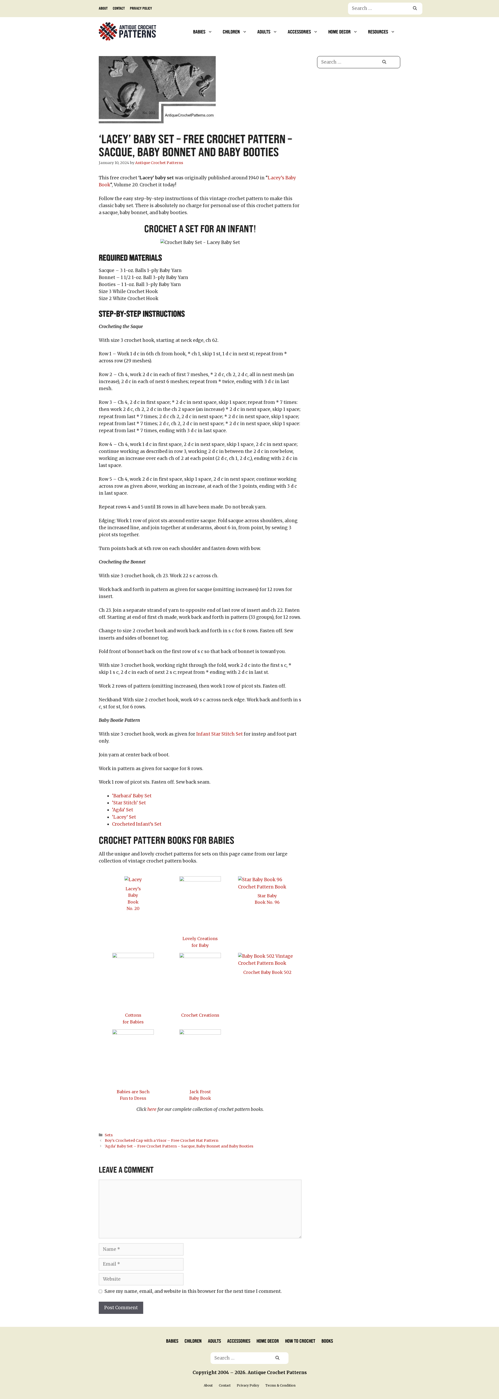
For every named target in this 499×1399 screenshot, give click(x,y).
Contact (119, 8)
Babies (199, 31)
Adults (263, 31)
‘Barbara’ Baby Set (132, 796)
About (103, 8)
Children (231, 31)
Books (327, 1340)
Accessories (299, 31)
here (151, 1109)
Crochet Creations (200, 1015)
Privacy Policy (141, 8)
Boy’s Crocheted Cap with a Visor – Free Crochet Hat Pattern (161, 1140)
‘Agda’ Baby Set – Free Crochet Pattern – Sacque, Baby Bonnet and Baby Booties (179, 1146)
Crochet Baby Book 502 (267, 972)
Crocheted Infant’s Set (136, 824)
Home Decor (339, 31)
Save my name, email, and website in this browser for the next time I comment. (193, 1291)
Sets (109, 1135)
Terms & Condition (280, 1385)
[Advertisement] (358, 116)
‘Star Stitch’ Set (129, 803)
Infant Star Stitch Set (219, 734)
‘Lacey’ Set (124, 817)
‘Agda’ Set (122, 810)
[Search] (415, 9)
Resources (378, 31)
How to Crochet (300, 1340)
